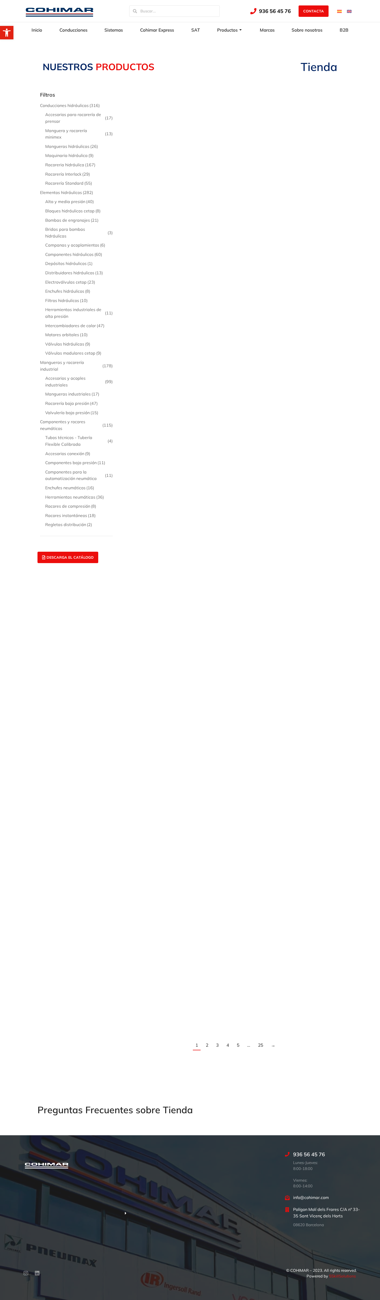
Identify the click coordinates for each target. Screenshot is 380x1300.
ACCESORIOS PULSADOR (155, 433)
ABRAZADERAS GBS (150, 211)
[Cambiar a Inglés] (349, 11)
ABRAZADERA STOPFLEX (303, 139)
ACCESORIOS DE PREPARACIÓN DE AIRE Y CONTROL (229, 290)
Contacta (313, 11)
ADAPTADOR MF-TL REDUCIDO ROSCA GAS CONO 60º (160, 874)
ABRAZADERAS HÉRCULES (231, 211)
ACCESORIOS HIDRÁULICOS (158, 362)
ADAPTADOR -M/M (296, 621)
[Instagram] (25, 1273)
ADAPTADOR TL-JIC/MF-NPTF (307, 1017)
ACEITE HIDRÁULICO (224, 505)
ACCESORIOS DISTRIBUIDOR (306, 282)
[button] (6, 32)
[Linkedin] (37, 1273)
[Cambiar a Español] (339, 11)
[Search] (135, 11)
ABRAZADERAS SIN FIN (153, 282)
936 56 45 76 (275, 11)
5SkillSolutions (342, 1276)
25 (260, 1045)
